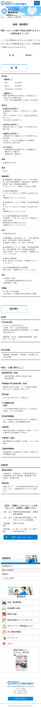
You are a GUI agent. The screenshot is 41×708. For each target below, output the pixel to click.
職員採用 (6, 558)
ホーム (3, 17)
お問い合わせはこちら (21, 537)
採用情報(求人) (7, 566)
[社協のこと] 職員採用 (14, 17)
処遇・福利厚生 (8, 570)
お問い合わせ (20, 699)
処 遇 (11, 55)
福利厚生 (28, 55)
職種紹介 (5, 574)
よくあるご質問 (8, 578)
